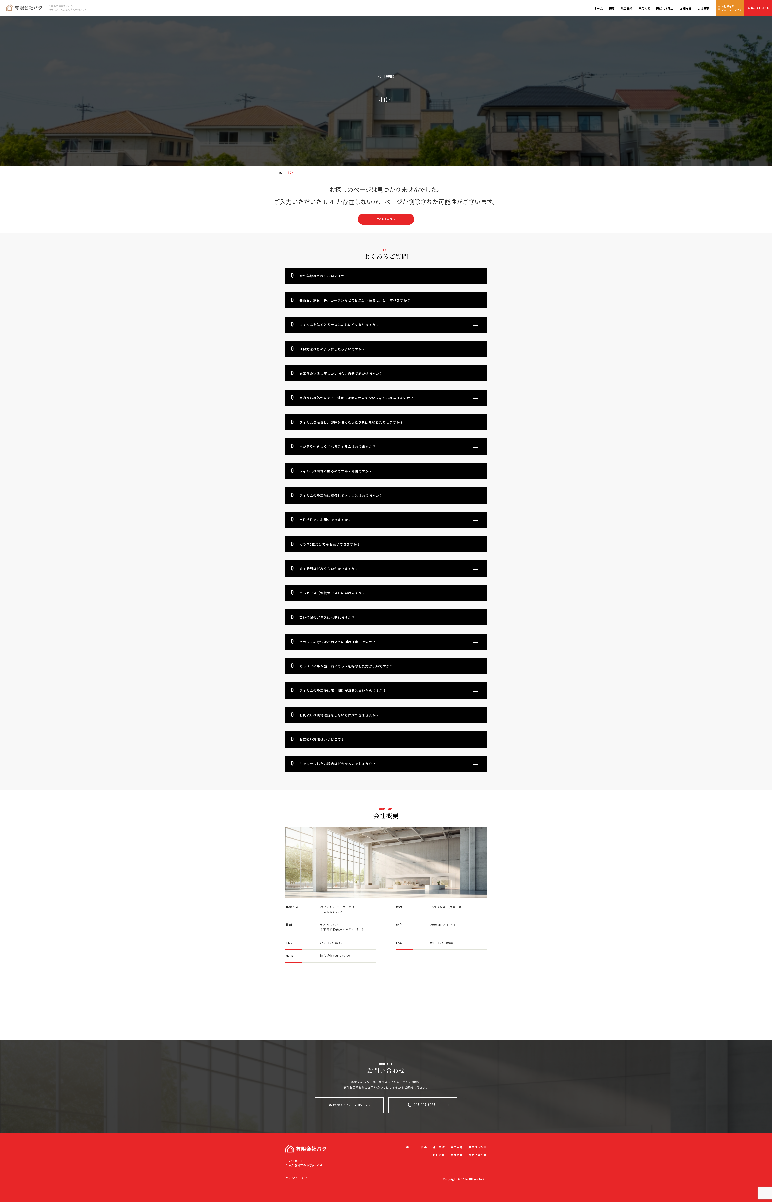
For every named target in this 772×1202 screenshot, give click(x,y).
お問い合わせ (477, 1155)
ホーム (598, 8)
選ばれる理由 (665, 8)
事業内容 (644, 8)
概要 (612, 8)
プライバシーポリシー (298, 1178)
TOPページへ (386, 219)
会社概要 (703, 8)
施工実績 (626, 8)
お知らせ (686, 8)
